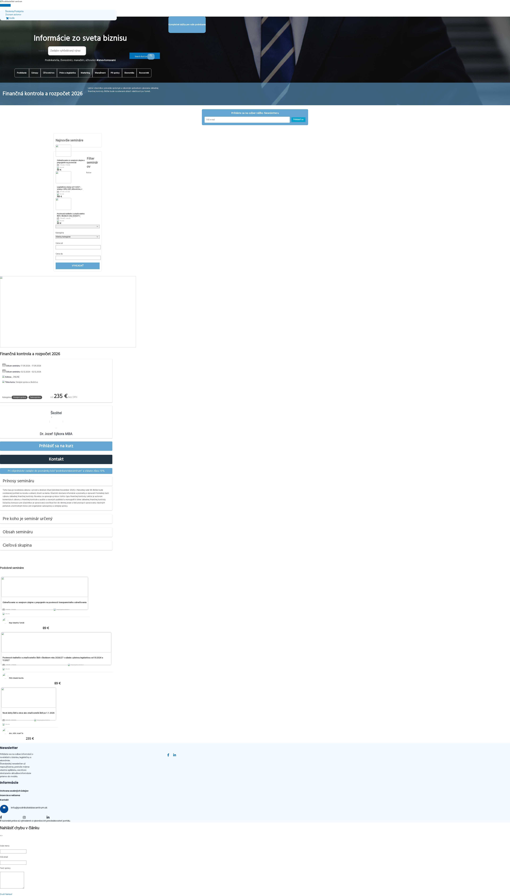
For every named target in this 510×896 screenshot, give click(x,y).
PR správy (115, 73)
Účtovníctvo (48, 73)
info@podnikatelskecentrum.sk (28, 807)
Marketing (85, 73)
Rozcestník (144, 73)
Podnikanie (22, 73)
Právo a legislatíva (68, 73)
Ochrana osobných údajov (14, 790)
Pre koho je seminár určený (27, 518)
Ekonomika (129, 73)
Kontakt (56, 459)
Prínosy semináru (18, 481)
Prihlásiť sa (298, 119)
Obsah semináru (18, 532)
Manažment (100, 73)
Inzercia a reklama (10, 795)
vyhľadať (78, 266)
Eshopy (35, 73)
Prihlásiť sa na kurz (56, 446)
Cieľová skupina (17, 545)
